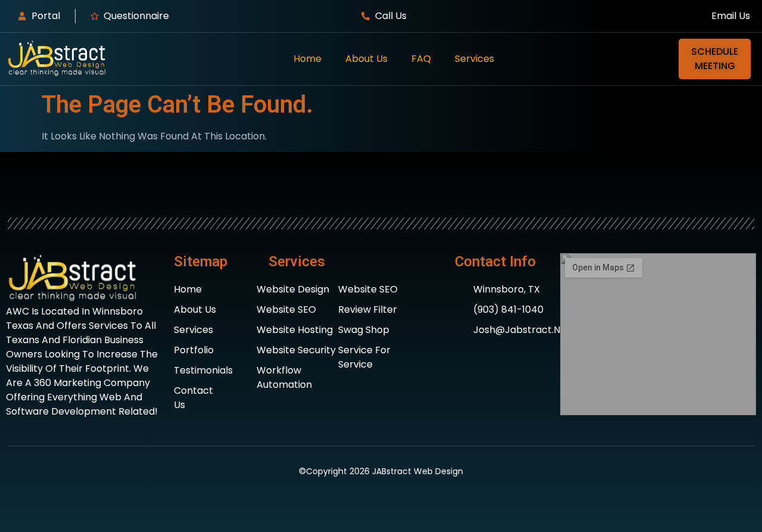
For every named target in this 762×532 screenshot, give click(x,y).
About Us (366, 59)
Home (307, 59)
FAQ (421, 59)
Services (474, 59)
